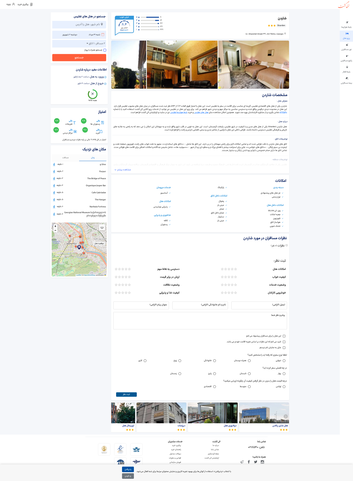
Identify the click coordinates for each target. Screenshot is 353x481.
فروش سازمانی (175, 462)
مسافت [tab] (65, 157)
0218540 (283, 112)
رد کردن (128, 476)
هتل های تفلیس (201, 112)
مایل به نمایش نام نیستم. (270, 347)
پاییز (210, 373)
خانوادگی (208, 360)
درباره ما (216, 445)
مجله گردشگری (213, 454)
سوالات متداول (175, 454)
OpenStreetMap (89, 275)
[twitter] (255, 462)
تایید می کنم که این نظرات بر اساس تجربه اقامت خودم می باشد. (253, 341)
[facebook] (248, 462)
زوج (175, 360)
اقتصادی (208, 386)
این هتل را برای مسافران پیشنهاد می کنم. (263, 336)
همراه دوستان (240, 360)
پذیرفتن (128, 469)
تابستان (243, 373)
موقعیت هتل (99, 243)
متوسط (243, 386)
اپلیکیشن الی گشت (211, 458)
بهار (279, 373)
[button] (80, 242)
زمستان (173, 373)
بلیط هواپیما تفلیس (178, 112)
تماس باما (215, 449)
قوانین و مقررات (175, 458)
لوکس (278, 386)
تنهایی (278, 360)
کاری (140, 360)
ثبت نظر (126, 394)
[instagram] (262, 462)
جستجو (79, 58)
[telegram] (242, 462)
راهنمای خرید (176, 449)
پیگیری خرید (176, 445)
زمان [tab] (93, 157)
